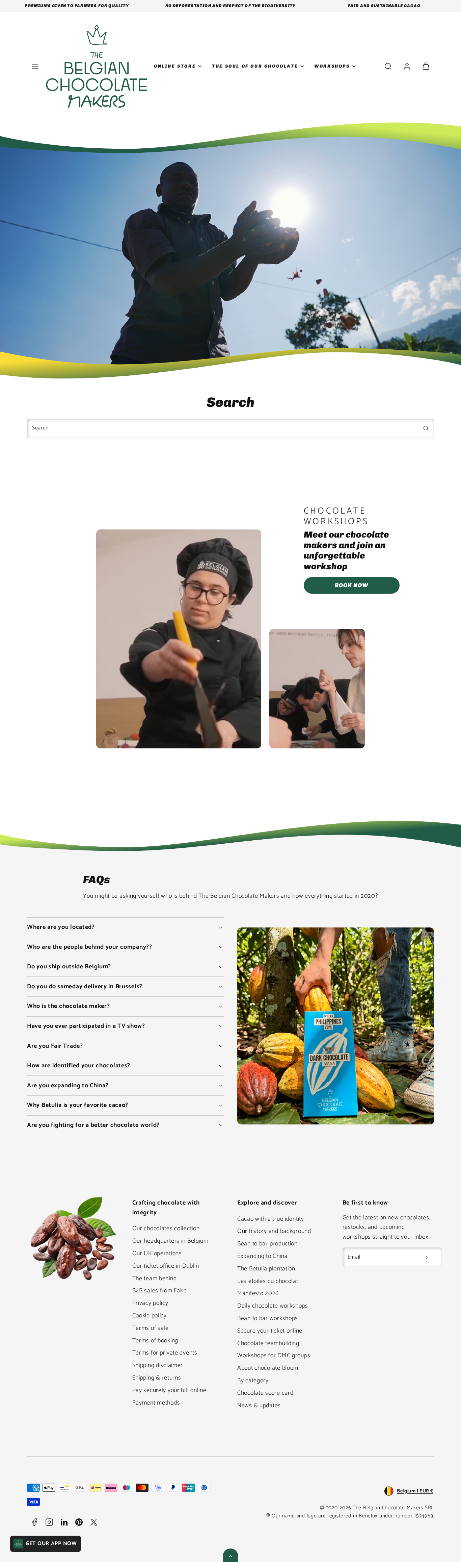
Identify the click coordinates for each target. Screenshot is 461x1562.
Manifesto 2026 (258, 1293)
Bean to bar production (267, 1244)
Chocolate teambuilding (268, 1343)
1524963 (423, 1516)
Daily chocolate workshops (272, 1306)
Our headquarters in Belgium (170, 1241)
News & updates (259, 1405)
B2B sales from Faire (159, 1291)
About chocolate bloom (267, 1368)
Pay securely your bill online (169, 1390)
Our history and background (274, 1231)
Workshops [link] (332, 66)
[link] (407, 66)
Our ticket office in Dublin (165, 1266)
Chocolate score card (265, 1393)
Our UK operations (157, 1253)
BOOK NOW (351, 585)
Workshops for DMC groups (273, 1355)
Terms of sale (150, 1328)
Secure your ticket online (269, 1331)
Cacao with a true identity (270, 1219)
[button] (35, 66)
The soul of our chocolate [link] (255, 66)
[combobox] (230, 428)
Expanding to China (262, 1256)
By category (253, 1380)
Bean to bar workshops (267, 1318)
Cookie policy (149, 1316)
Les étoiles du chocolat (267, 1281)
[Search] (426, 428)
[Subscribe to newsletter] (426, 1257)
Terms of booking (155, 1341)
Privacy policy (150, 1303)
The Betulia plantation (266, 1269)
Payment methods (156, 1403)
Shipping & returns (156, 1378)
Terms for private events (164, 1353)
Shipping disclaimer (157, 1365)
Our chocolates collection (166, 1228)
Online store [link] (175, 66)
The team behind (154, 1278)
